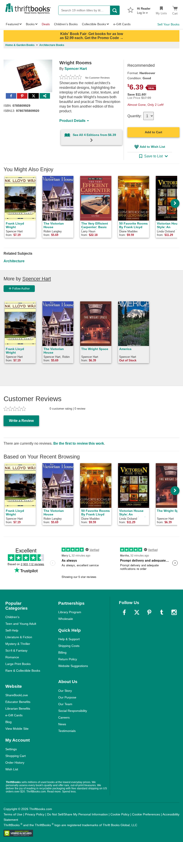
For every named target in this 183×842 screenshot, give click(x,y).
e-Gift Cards (14, 715)
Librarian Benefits (17, 708)
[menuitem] (143, 9)
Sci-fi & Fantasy (16, 650)
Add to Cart (153, 132)
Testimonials (67, 731)
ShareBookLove (16, 695)
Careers (64, 717)
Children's (12, 617)
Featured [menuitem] (12, 24)
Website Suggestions (73, 666)
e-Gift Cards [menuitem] (122, 24)
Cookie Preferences (146, 814)
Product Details (72, 121)
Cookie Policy (119, 814)
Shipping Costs (68, 646)
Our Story (65, 690)
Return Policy (67, 659)
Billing (62, 652)
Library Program (69, 612)
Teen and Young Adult (20, 623)
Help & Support (69, 639)
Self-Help (11, 630)
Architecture (14, 261)
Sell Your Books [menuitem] (168, 24)
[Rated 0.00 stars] (70, 78)
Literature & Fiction (18, 637)
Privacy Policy (34, 814)
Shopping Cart (15, 756)
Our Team (65, 704)
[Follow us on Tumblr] (161, 612)
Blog (8, 722)
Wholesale (65, 619)
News (62, 724)
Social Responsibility (72, 711)
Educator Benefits (17, 702)
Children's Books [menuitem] (66, 24)
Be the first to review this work (78, 443)
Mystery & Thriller (17, 644)
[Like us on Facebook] (124, 612)
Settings (11, 749)
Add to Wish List (152, 146)
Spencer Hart (75, 69)
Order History (14, 762)
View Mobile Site (17, 728)
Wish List (11, 769)
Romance (12, 657)
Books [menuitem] (30, 24)
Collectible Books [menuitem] (94, 24)
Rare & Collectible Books (22, 670)
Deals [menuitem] (46, 24)
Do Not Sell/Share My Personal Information (77, 814)
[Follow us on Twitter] (136, 612)
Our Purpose (67, 697)
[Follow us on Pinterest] (149, 612)
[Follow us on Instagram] (174, 612)
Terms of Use (13, 814)
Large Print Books (18, 664)
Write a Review (21, 421)
